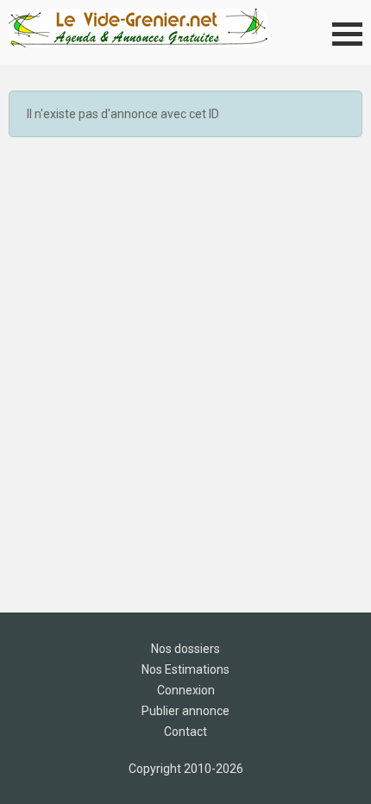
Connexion (186, 690)
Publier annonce (185, 711)
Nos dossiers (185, 649)
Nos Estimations (185, 669)
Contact (185, 731)
